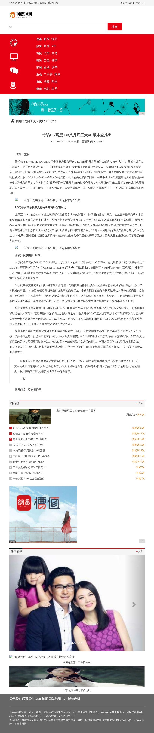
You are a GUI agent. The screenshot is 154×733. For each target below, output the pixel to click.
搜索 (115, 26)
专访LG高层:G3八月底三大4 (26, 444)
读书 (54, 67)
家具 (57, 74)
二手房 (48, 74)
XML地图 (41, 698)
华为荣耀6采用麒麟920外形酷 (27, 450)
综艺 (54, 39)
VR (53, 46)
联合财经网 (34, 389)
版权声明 (74, 698)
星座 (54, 88)
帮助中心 (140, 3)
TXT (64, 698)
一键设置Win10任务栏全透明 (27, 478)
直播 (47, 46)
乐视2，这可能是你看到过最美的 (29, 428)
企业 (47, 67)
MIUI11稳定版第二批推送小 (26, 473)
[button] (19, 603)
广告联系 (127, 3)
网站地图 (55, 698)
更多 (139, 403)
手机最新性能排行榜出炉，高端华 (30, 456)
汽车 (47, 53)
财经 (47, 39)
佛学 (54, 60)
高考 (54, 53)
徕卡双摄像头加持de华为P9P (27, 461)
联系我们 (28, 698)
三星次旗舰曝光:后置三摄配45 (28, 467)
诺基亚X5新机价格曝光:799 (26, 433)
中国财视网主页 (25, 121)
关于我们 (15, 698)
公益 (47, 60)
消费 (47, 81)
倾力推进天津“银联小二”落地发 (28, 439)
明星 (54, 81)
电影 (47, 88)
